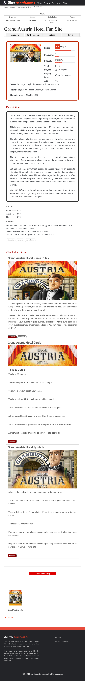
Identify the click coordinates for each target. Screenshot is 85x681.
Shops (65, 3)
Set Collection (30, 240)
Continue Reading (42, 573)
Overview (12, 17)
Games (46, 3)
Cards (32, 17)
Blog (39, 3)
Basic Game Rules (13, 20)
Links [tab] (70, 35)
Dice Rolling (11, 240)
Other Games (72, 20)
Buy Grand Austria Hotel (52, 21)
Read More (12, 337)
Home (6, 7)
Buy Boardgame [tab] (33, 35)
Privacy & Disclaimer (62, 642)
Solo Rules (52, 17)
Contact (58, 637)
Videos (72, 17)
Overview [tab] (15, 35)
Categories (56, 3)
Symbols (32, 20)
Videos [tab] (52, 35)
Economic (20, 240)
